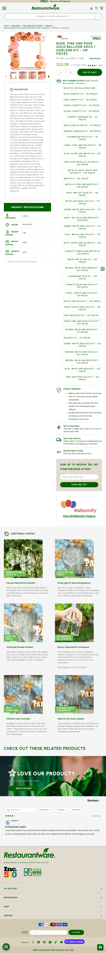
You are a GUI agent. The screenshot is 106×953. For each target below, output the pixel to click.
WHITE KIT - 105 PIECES (76, 178)
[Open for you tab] (100, 947)
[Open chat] (6, 946)
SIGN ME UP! (79, 485)
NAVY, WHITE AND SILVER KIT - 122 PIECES (82, 244)
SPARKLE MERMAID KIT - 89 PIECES (82, 131)
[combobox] (53, 16)
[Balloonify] (63, 39)
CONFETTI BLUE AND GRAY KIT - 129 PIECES (82, 285)
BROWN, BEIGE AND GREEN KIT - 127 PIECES (82, 269)
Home (6, 25)
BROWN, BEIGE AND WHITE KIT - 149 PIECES (82, 361)
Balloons (49, 25)
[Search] (98, 16)
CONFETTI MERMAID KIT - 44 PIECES (82, 118)
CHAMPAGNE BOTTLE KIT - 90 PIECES (82, 138)
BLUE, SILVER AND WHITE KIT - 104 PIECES (82, 154)
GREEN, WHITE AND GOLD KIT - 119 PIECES (82, 227)
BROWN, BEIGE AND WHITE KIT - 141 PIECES (82, 330)
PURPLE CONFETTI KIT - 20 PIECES (82, 105)
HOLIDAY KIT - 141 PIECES (77, 338)
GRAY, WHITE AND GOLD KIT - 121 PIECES (82, 235)
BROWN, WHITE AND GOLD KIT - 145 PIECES (82, 353)
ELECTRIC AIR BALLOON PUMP (80, 88)
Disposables (15, 25)
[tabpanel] (53, 824)
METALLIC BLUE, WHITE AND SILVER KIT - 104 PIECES (82, 171)
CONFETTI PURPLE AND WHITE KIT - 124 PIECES (82, 252)
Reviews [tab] (94, 801)
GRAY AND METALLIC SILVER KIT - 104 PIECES (82, 163)
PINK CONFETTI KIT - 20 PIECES (80, 100)
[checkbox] (76, 810)
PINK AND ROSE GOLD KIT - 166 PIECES (82, 378)
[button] (4, 7)
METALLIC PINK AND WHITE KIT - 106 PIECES (82, 185)
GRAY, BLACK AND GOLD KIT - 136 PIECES (82, 308)
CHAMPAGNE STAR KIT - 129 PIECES (82, 277)
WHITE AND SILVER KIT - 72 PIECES (82, 125)
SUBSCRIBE (76, 932)
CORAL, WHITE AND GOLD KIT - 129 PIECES (82, 294)
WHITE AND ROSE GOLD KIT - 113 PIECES (82, 202)
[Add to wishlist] (96, 8)
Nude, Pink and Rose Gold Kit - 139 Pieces (80, 82)
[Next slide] (49, 76)
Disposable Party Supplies (33, 25)
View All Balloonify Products (79, 516)
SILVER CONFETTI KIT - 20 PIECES (81, 111)
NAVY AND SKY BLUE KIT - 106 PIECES (82, 194)
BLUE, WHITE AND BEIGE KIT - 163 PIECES (82, 370)
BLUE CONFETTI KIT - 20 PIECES (80, 94)
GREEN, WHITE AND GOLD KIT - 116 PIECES (82, 210)
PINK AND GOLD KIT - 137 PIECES (81, 315)
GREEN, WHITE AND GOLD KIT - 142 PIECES (82, 344)
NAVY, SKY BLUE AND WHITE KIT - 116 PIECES (82, 219)
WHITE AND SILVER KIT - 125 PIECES (82, 260)
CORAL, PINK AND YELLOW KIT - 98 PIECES (82, 146)
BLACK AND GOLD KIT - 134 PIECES (82, 301)
